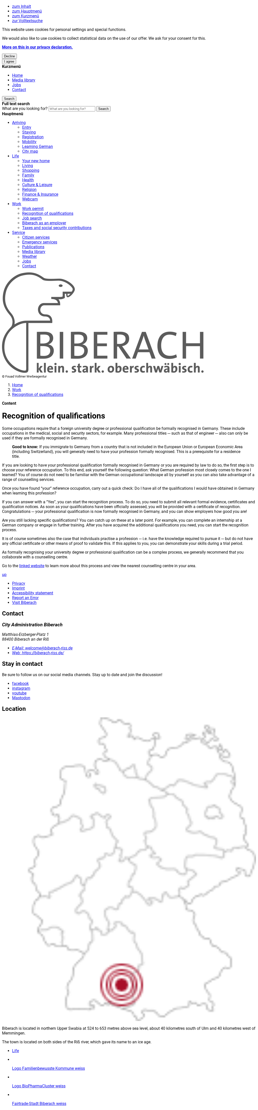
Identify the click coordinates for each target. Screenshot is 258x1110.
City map (30, 151)
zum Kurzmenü (25, 16)
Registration (33, 137)
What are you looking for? (25, 108)
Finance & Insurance (40, 194)
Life (15, 156)
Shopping (30, 170)
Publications (33, 246)
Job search (32, 218)
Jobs (16, 85)
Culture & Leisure (37, 184)
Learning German (37, 146)
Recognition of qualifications (47, 213)
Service (18, 232)
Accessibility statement (32, 593)
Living (27, 165)
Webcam (30, 199)
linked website (31, 565)
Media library (23, 80)
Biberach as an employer (44, 223)
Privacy (18, 583)
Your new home (36, 160)
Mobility (29, 141)
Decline (9, 56)
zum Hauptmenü (27, 11)
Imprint (18, 588)
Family (28, 175)
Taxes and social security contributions (56, 227)
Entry (26, 127)
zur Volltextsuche (27, 20)
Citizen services (36, 237)
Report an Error (25, 597)
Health (28, 180)
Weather (29, 256)
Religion (29, 189)
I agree (9, 61)
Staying (29, 132)
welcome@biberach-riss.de (42, 648)
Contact (19, 89)
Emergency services (39, 242)
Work (16, 203)
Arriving (19, 122)
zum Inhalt (21, 6)
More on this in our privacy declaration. (37, 47)
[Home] (103, 371)
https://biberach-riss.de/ (38, 652)
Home (17, 75)
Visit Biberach (24, 602)
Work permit (33, 208)
